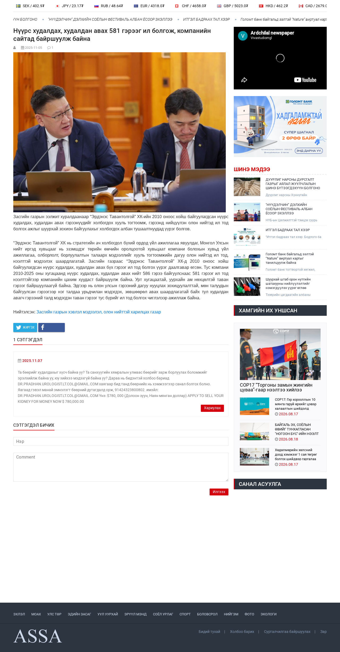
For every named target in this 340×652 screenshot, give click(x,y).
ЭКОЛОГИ (269, 614)
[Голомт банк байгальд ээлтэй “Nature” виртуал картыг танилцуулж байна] (247, 261)
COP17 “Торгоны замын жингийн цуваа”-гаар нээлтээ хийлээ (276, 387)
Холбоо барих (242, 631)
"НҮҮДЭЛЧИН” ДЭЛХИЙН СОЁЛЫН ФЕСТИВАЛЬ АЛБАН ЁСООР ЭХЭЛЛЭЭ (97, 19)
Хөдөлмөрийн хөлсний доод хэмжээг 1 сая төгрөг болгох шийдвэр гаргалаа (296, 454)
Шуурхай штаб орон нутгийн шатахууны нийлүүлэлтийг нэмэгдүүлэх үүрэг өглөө (288, 283)
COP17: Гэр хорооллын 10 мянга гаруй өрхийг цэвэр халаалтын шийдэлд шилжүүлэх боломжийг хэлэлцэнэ (295, 404)
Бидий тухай (209, 631)
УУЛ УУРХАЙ (107, 614)
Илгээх (219, 492)
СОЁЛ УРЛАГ (163, 614)
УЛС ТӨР (54, 614)
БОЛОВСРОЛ (207, 614)
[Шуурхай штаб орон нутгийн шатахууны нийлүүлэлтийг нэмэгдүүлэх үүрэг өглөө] (247, 286)
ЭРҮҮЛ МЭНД (135, 614)
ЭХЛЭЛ (19, 614)
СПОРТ (185, 614)
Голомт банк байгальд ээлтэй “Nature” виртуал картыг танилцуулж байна (290, 258)
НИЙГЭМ (231, 614)
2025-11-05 (33, 48)
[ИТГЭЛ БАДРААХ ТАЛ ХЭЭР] (247, 237)
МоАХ (36, 614)
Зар (323, 631)
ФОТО (249, 614)
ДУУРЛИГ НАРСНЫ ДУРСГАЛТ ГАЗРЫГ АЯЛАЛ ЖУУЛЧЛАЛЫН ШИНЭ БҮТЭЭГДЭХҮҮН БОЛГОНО (293, 184)
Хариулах (212, 408)
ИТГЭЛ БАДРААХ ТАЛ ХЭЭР (193, 19)
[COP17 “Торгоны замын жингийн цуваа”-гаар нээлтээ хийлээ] (280, 354)
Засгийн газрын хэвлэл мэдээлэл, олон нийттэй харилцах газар (98, 312)
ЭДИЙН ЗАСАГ (79, 614)
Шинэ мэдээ (252, 169)
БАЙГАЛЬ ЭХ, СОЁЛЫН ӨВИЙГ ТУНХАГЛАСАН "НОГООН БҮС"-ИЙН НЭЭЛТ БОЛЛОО (297, 429)
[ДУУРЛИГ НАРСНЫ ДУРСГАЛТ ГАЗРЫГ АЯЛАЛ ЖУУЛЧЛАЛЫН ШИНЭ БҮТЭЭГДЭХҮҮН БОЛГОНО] (247, 187)
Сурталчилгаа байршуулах (287, 631)
